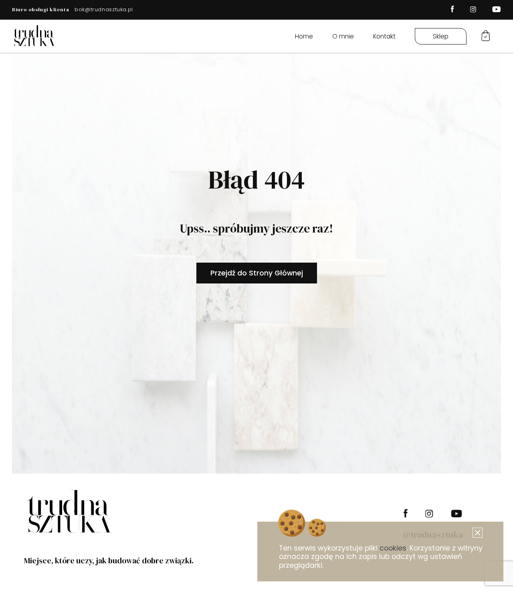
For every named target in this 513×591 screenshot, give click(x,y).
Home (304, 36)
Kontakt (384, 36)
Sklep (440, 36)
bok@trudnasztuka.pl (104, 9)
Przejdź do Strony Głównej (256, 273)
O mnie (343, 36)
